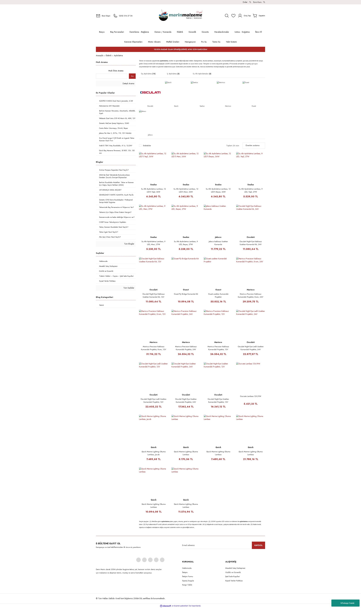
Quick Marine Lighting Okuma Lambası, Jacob (154, 453)
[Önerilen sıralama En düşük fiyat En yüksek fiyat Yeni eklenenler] (254, 145)
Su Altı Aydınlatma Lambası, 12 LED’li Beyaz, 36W (218, 190)
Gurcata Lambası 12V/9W (250, 396)
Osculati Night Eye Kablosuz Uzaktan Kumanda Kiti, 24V (251, 243)
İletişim (185, 572)
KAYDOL (258, 545)
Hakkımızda (186, 568)
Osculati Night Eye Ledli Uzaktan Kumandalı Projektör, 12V (153, 400)
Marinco (251, 289)
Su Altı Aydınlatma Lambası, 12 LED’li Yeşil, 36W (153, 190)
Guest (186, 289)
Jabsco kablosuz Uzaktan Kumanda (218, 243)
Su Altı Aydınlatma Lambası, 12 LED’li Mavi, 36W (186, 190)
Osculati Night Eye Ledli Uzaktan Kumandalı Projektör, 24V (251, 348)
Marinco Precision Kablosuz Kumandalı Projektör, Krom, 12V (153, 348)
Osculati (251, 237)
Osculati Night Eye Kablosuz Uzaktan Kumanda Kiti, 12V (153, 295)
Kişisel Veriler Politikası (234, 580)
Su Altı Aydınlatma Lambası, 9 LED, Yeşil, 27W (251, 190)
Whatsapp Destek (347, 603)
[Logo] (180, 16)
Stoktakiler (147, 145)
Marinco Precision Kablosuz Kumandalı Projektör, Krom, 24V (250, 295)
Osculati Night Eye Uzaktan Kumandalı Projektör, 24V (186, 400)
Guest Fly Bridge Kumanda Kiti (186, 294)
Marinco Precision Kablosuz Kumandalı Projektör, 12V (218, 348)
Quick (153, 447)
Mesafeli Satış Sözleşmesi (235, 568)
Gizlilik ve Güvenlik (233, 572)
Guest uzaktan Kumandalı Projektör (218, 295)
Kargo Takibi (187, 584)
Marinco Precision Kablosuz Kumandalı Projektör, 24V (186, 348)
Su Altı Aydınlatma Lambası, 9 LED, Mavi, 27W (153, 243)
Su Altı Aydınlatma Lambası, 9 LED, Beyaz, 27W (186, 243)
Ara (132, 76)
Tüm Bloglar (129, 243)
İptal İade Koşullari (232, 576)
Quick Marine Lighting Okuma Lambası (186, 453)
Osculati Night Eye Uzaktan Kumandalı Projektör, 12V (218, 400)
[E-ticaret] (180, 605)
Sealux (153, 184)
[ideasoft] (165, 605)
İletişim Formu (187, 576)
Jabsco (218, 237)
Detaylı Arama (128, 83)
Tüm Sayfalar (128, 287)
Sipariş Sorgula (188, 580)
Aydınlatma (118, 55)
